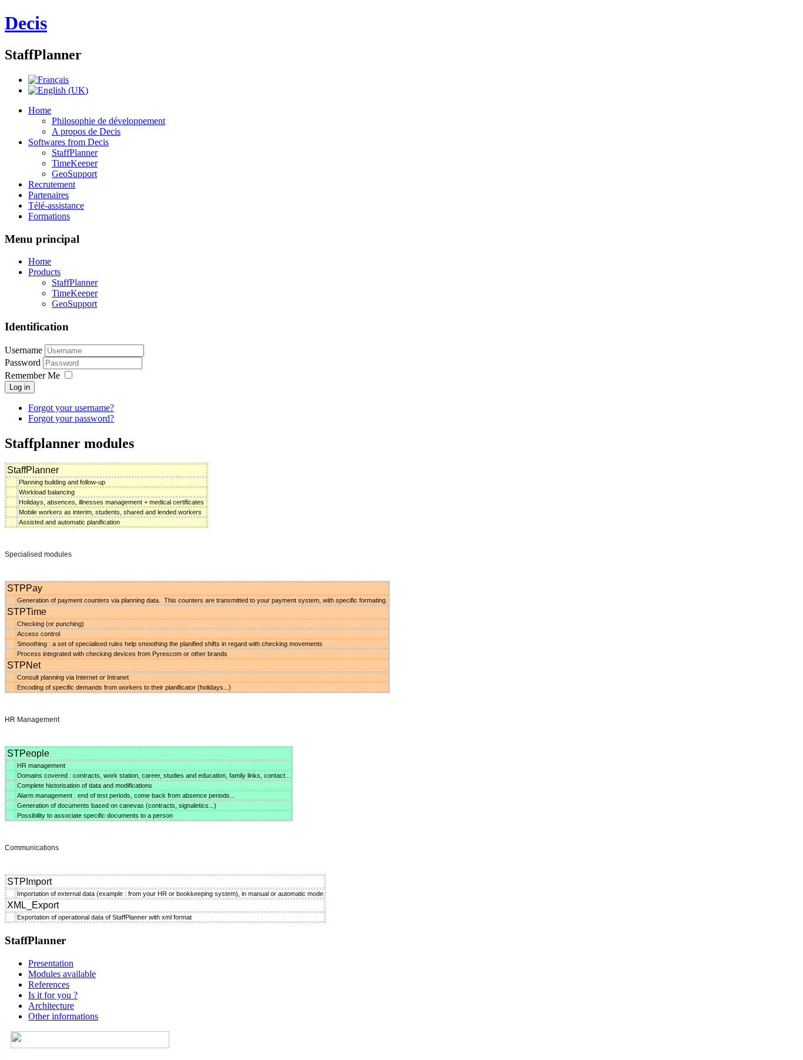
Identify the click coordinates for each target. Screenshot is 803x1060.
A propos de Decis (86, 131)
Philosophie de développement (108, 121)
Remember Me (32, 375)
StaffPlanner (75, 153)
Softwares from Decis (68, 142)
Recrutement (51, 184)
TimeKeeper (75, 163)
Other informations (63, 1016)
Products (44, 272)
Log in (19, 387)
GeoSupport (74, 174)
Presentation (50, 963)
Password (24, 362)
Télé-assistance (56, 205)
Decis (26, 23)
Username (23, 350)
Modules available (62, 974)
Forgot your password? (71, 418)
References (48, 984)
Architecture (51, 1006)
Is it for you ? (53, 995)
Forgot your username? (71, 408)
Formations (49, 216)
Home (39, 110)
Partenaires (48, 195)
